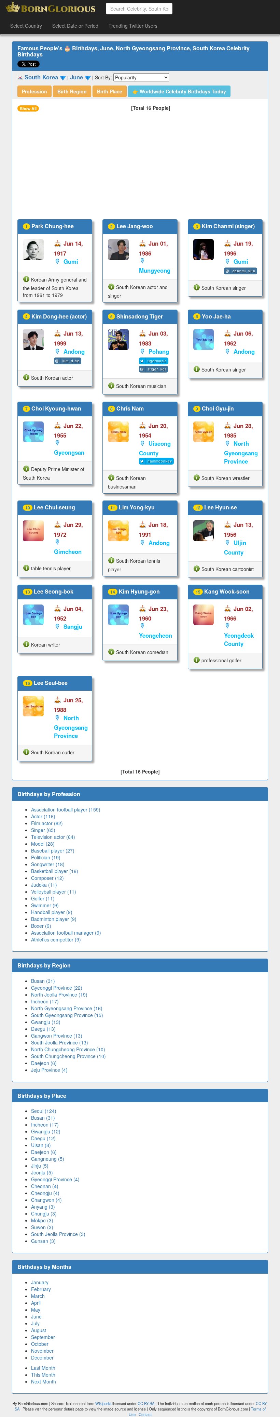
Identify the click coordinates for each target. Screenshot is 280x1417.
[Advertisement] (140, 168)
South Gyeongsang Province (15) (67, 1015)
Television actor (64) (53, 836)
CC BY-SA (146, 1403)
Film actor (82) (47, 823)
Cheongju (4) (45, 1193)
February (41, 1289)
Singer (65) (43, 830)
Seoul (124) (43, 1110)
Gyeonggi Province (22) (56, 987)
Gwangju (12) (45, 1131)
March (38, 1295)
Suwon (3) (42, 1227)
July (35, 1323)
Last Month (43, 1367)
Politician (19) (45, 857)
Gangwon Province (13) (56, 1035)
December (42, 1357)
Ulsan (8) (41, 1145)
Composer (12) (47, 877)
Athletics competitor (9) (56, 939)
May (35, 1309)
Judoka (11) (44, 884)
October (39, 1343)
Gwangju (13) (45, 1021)
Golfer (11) (43, 898)
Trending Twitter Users (133, 25)
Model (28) (43, 843)
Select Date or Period (75, 25)
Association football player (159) (65, 809)
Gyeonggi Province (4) (55, 1179)
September (43, 1337)
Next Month (43, 1381)
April (36, 1302)
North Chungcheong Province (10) (68, 1049)
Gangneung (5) (47, 1158)
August (38, 1330)
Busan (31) (43, 980)
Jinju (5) (39, 1165)
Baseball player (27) (52, 850)
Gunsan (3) (43, 1240)
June (36, 1316)
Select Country (26, 25)
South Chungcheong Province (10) (68, 1056)
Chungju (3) (44, 1213)
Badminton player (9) (53, 918)
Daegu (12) (43, 1138)
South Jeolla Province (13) (59, 1042)
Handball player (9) (51, 912)
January (39, 1282)
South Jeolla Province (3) (58, 1234)
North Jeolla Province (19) (59, 994)
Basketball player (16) (54, 871)
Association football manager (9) (66, 932)
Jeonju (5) (42, 1172)
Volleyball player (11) (53, 891)
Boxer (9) (41, 925)
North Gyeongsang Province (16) (66, 1008)
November (42, 1350)
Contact (145, 1414)
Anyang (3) (43, 1206)
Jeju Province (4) (49, 1069)
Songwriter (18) (48, 864)
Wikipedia (103, 1403)
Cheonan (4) (44, 1186)
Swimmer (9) (45, 905)
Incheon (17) (45, 1001)
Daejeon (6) (44, 1063)
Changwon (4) (46, 1199)
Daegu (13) (43, 1028)
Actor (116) (43, 816)
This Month (43, 1374)
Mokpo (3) (42, 1220)
